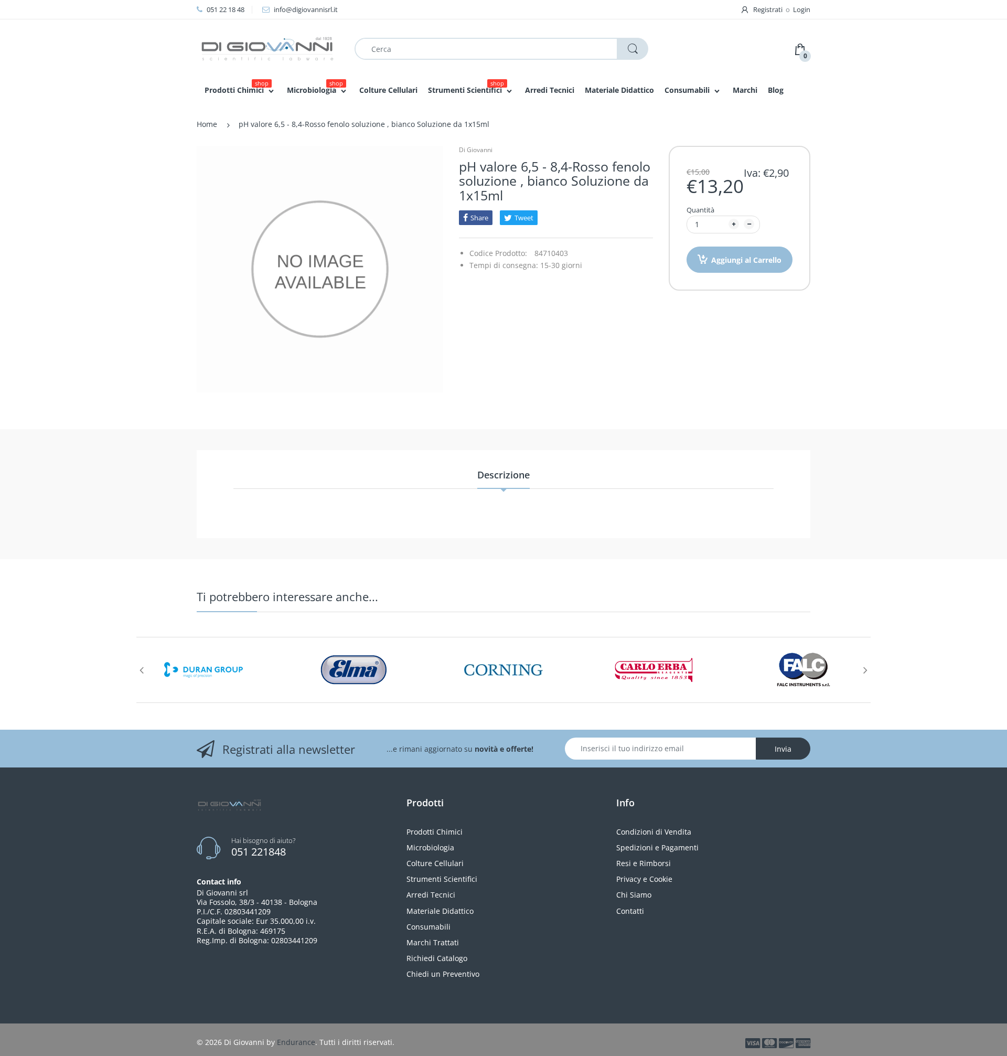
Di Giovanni (475, 149)
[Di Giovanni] (267, 48)
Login (801, 9)
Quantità (700, 210)
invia (783, 749)
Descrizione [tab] (503, 474)
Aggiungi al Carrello (746, 260)
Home (207, 124)
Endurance (296, 1042)
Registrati (768, 9)
